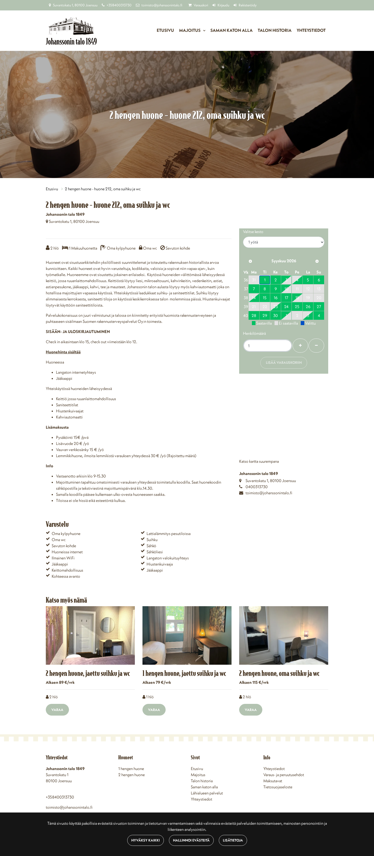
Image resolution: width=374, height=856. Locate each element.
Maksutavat (272, 780)
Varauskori (201, 5)
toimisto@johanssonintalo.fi (161, 5)
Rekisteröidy (248, 5)
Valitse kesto (253, 231)
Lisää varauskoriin (284, 362)
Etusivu (165, 30)
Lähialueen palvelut (207, 792)
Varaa (57, 709)
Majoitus (190, 30)
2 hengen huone (131, 774)
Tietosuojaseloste (277, 786)
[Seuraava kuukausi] (317, 261)
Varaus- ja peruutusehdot (283, 774)
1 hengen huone (131, 768)
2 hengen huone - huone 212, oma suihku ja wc (103, 188)
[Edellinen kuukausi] (250, 261)
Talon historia (275, 30)
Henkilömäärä (254, 333)
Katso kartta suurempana (259, 461)
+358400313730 (119, 5)
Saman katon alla (231, 30)
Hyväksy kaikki (145, 840)
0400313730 (257, 486)
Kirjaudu (223, 5)
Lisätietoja (233, 840)
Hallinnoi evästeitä (191, 840)
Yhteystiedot (311, 30)
